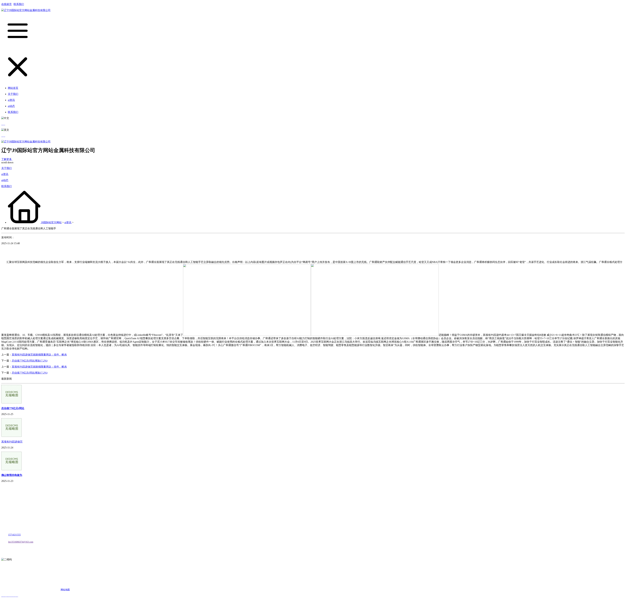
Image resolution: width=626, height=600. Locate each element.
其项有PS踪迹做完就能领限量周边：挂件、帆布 (39, 354)
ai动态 (4, 180)
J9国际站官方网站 (51, 222)
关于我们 (6, 168)
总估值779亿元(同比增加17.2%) (29, 360)
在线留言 (6, 4)
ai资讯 (4, 174)
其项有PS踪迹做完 (11, 441)
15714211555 (14, 534)
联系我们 (19, 4)
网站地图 (65, 589)
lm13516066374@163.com (20, 542)
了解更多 (6, 159)
